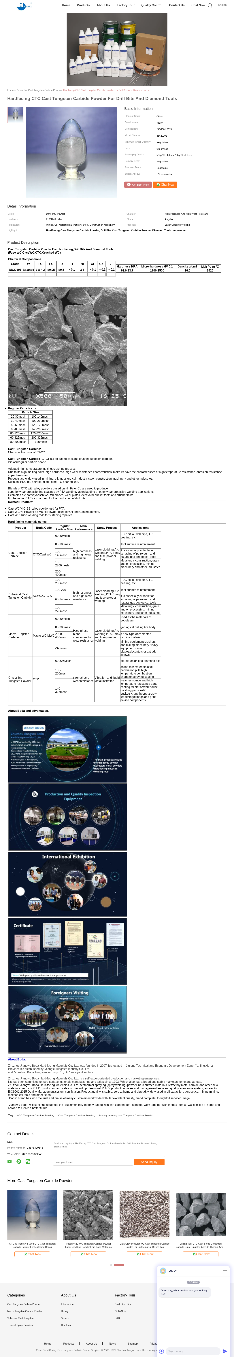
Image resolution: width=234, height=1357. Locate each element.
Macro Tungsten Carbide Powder (24, 1311)
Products (83, 5)
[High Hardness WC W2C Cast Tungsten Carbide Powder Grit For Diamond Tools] (32, 1214)
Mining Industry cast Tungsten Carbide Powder (126, 1115)
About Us (103, 5)
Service (65, 1318)
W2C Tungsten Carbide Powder (35, 1115)
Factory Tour (126, 5)
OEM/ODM (121, 1311)
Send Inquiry (149, 1162)
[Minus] (225, 1271)
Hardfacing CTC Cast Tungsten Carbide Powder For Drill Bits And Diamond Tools (106, 90)
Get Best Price (140, 184)
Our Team (66, 1325)
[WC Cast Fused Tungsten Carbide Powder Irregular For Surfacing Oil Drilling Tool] (144, 1214)
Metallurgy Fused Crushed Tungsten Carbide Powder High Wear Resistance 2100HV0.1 (200, 1245)
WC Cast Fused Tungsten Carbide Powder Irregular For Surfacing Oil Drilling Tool (144, 1245)
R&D (117, 1318)
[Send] (225, 1351)
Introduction (67, 1304)
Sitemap (133, 1343)
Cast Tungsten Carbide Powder (76, 1115)
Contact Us (177, 5)
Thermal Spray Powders (20, 1325)
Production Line (123, 1304)
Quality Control (151, 5)
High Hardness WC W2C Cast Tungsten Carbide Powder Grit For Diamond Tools (32, 1245)
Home (66, 5)
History (65, 1311)
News (112, 1343)
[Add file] (161, 1351)
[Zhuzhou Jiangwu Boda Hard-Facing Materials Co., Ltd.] (25, 6)
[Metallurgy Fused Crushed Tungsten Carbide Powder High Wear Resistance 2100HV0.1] (201, 1214)
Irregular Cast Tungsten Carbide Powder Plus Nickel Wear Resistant (88, 1245)
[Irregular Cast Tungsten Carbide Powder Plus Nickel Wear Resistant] (88, 1214)
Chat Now (198, 5)
